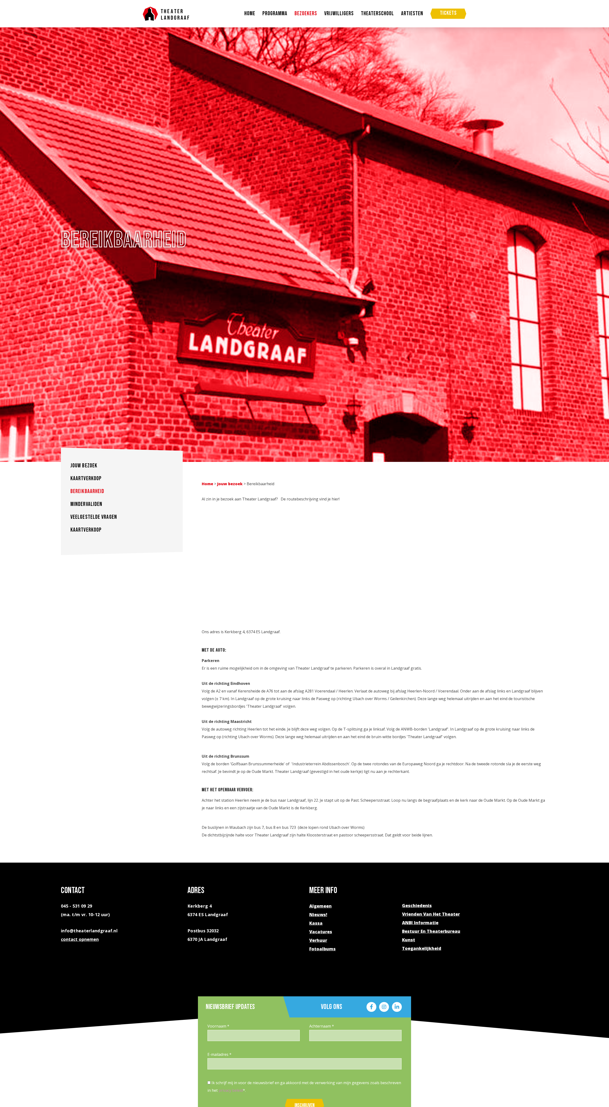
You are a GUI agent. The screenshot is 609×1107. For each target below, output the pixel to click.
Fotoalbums (322, 949)
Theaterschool (377, 13)
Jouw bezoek (83, 465)
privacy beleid (231, 1090)
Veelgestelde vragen (93, 517)
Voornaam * (218, 1026)
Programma (274, 13)
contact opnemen (80, 939)
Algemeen (320, 906)
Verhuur (318, 940)
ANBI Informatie (420, 922)
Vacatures (320, 931)
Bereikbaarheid (87, 491)
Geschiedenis (417, 905)
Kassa (316, 923)
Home (249, 13)
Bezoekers (306, 13)
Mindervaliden (86, 504)
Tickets (448, 13)
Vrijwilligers (339, 13)
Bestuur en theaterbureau (431, 931)
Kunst (408, 940)
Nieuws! (318, 914)
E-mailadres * (219, 1054)
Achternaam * (321, 1026)
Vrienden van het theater (431, 914)
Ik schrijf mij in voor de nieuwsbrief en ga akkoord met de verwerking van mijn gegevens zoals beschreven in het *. (304, 1086)
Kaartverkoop (86, 478)
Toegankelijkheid (421, 948)
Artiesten (412, 13)
